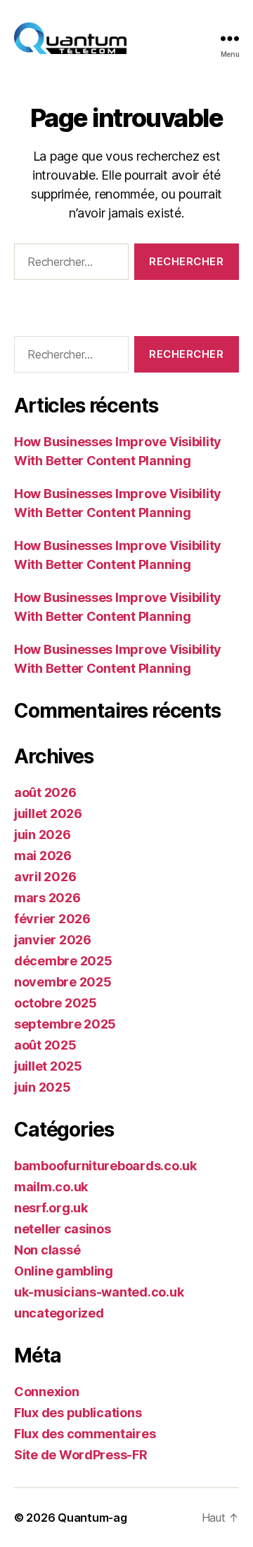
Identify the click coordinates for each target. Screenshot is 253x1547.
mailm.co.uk (51, 1186)
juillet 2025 (48, 1066)
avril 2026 (45, 876)
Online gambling (63, 1271)
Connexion (46, 1391)
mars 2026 (47, 897)
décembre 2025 (63, 960)
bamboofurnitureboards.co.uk (105, 1165)
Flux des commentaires (84, 1433)
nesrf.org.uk (51, 1207)
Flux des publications (77, 1412)
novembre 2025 (63, 982)
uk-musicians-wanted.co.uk (98, 1292)
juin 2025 (42, 1087)
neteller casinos (62, 1228)
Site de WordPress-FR (81, 1454)
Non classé (47, 1250)
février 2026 (52, 918)
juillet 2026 (48, 813)
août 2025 (45, 1045)
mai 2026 (43, 855)
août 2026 (45, 792)
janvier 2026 (52, 939)
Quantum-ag (92, 1518)
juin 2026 (42, 834)
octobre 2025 (55, 1003)
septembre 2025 (65, 1024)
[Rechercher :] (68, 264)
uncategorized (59, 1313)
